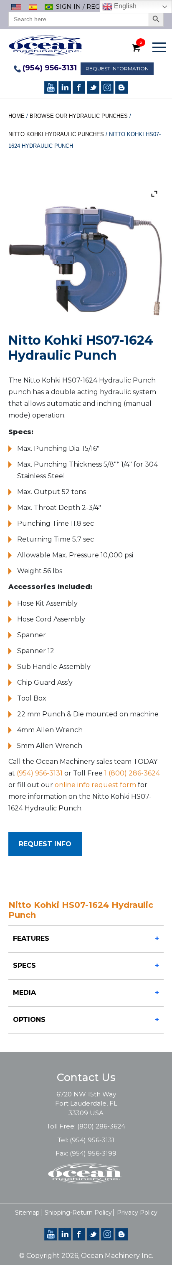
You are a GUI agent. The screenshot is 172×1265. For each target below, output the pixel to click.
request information (117, 68)
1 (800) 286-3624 (132, 773)
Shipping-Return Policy (78, 1212)
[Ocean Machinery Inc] (45, 45)
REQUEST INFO (45, 844)
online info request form (95, 785)
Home (16, 116)
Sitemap (27, 1212)
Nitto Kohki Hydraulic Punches (56, 134)
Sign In (68, 6)
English (124, 6)
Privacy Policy (137, 1212)
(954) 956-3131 (50, 67)
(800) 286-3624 (101, 1126)
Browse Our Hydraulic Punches (79, 116)
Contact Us (86, 1077)
